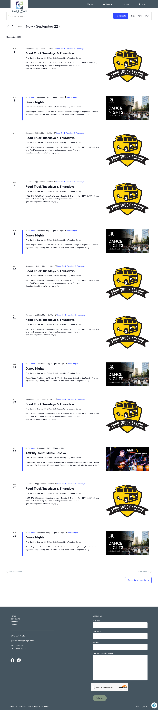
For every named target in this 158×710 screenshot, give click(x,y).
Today (20, 26)
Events (142, 4)
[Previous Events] (7, 26)
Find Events (121, 16)
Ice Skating (107, 4)
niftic (145, 706)
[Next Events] (12, 26)
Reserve (125, 4)
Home (90, 4)
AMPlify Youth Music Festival (46, 453)
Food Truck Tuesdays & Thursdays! (51, 53)
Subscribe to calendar (137, 580)
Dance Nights (35, 102)
